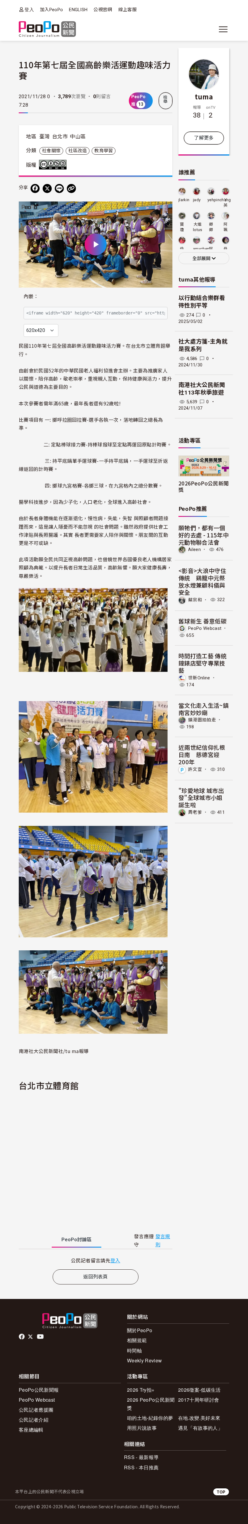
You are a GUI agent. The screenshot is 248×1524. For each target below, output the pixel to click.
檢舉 (165, 99)
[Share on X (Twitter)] (47, 188)
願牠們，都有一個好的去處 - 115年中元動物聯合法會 (203, 535)
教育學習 (103, 150)
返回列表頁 (95, 1277)
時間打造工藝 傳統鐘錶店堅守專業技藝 (202, 663)
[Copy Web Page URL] (71, 188)
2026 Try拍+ (140, 1389)
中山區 (78, 137)
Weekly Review (144, 1360)
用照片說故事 (142, 1427)
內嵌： (31, 296)
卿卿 (211, 227)
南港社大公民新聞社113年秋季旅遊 (201, 389)
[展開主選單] (223, 29)
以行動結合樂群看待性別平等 (201, 302)
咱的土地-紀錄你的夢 (150, 1417)
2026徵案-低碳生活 (199, 1389)
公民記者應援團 (36, 1409)
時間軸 (134, 1350)
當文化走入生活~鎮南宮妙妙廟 (203, 709)
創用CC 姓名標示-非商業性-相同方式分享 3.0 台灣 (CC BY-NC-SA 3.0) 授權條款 (54, 164)
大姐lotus (197, 227)
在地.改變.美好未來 (199, 1417)
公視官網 (102, 9)
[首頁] (47, 29)
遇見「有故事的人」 (200, 1427)
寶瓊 (182, 227)
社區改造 (77, 150)
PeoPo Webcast (204, 628)
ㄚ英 (225, 203)
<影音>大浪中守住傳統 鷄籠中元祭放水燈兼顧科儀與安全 (202, 581)
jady (197, 200)
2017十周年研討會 (198, 1399)
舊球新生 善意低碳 (202, 621)
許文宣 (195, 769)
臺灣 (44, 137)
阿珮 (225, 227)
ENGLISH (78, 9)
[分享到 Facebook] (35, 188)
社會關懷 (51, 150)
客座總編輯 (31, 1429)
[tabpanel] (95, 1260)
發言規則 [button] (162, 1241)
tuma (204, 96)
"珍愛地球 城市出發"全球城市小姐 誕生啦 (201, 797)
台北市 (60, 137)
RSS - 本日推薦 (141, 1467)
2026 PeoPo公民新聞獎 (151, 1403)
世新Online (199, 678)
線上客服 (127, 9)
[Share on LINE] (59, 188)
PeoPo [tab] (76, 1239)
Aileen (194, 549)
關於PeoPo (139, 1330)
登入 (29, 9)
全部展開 (202, 258)
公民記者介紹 (33, 1419)
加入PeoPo (51, 9)
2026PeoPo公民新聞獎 (203, 486)
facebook (22, 1337)
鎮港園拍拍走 (202, 720)
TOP (221, 1492)
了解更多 (204, 138)
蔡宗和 (195, 599)
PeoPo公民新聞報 (39, 1389)
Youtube (41, 1337)
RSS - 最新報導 (141, 1457)
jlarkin (183, 200)
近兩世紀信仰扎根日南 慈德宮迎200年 (201, 754)
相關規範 (137, 1340)
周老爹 (195, 812)
